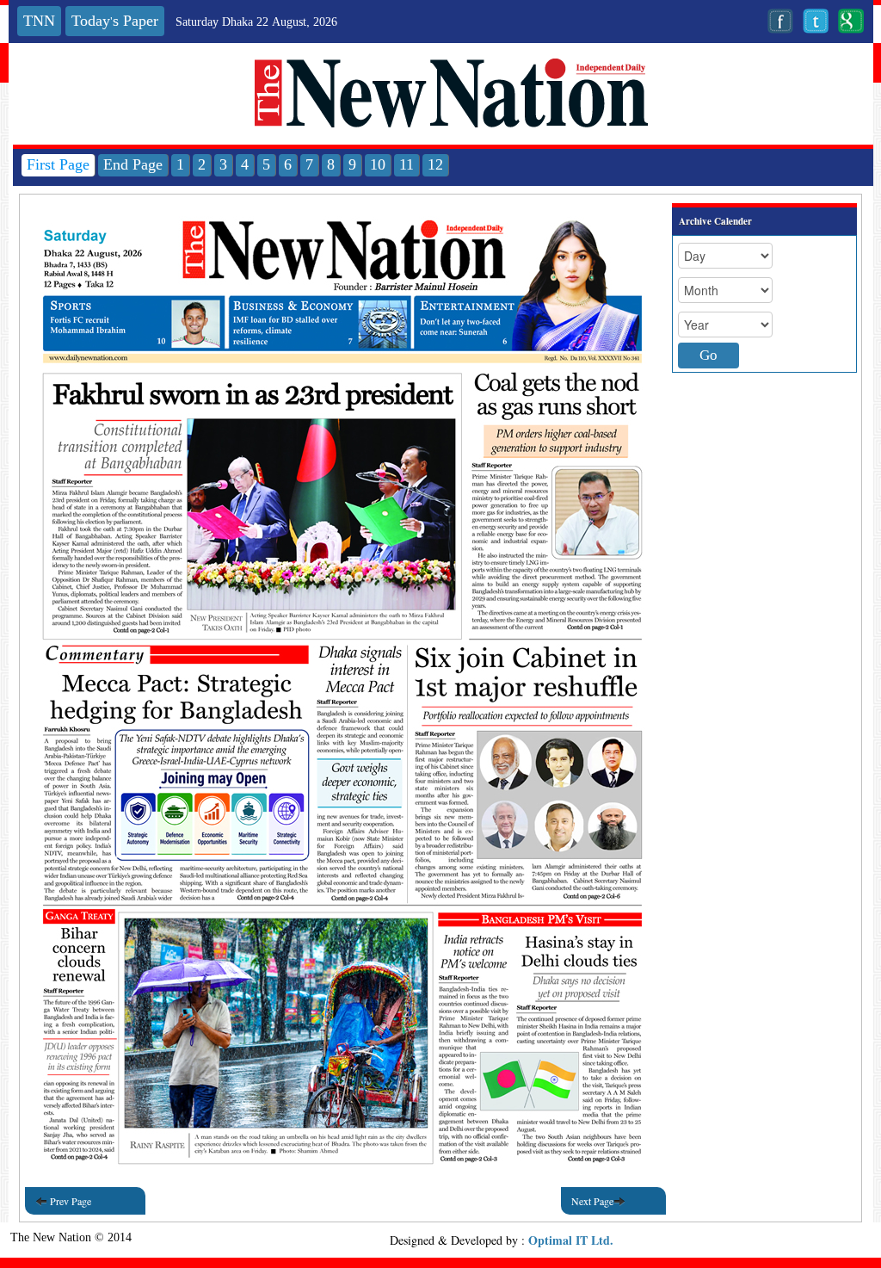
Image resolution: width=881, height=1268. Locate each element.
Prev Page (69, 1201)
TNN (39, 21)
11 (406, 165)
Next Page (592, 1201)
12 (435, 165)
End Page (133, 165)
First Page (58, 165)
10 (377, 165)
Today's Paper (114, 21)
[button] (342, 278)
